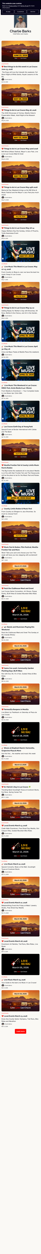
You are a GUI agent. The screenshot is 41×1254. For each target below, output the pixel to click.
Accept (8, 11)
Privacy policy (12, 6)
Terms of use (24, 6)
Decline (32, 11)
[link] (20, 25)
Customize (20, 11)
